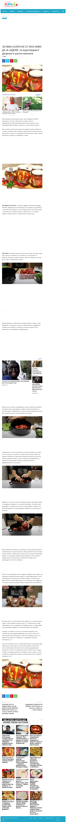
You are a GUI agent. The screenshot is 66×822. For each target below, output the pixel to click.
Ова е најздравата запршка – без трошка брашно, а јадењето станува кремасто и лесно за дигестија (22, 739)
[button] (63, 11)
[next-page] (41, 720)
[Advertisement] (22, 32)
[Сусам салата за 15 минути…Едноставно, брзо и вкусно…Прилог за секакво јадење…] (22, 773)
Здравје (20, 11)
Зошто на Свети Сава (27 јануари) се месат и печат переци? (8, 760)
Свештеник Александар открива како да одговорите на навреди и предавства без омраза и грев (7, 740)
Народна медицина (33, 11)
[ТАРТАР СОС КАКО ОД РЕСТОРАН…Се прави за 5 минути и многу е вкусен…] (22, 795)
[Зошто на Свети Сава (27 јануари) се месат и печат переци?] (8, 751)
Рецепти (45, 11)
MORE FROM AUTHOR (15, 722)
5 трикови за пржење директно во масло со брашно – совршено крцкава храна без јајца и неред (22, 762)
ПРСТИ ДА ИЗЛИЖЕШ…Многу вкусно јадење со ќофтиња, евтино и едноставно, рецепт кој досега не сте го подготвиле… (36, 808)
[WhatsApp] (15, 61)
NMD (4, 56)
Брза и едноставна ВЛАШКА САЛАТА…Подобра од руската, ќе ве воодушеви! (34, 784)
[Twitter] (7, 61)
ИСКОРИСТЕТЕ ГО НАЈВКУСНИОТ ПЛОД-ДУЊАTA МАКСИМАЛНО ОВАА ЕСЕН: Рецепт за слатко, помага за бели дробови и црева (10, 709)
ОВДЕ (10, 656)
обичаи (4, 755)
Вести (5, 11)
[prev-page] (39, 720)
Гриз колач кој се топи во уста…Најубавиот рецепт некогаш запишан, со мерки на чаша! (8, 783)
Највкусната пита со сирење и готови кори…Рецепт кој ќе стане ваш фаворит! (8, 805)
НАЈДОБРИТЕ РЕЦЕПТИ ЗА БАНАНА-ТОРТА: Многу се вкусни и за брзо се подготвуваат (33, 707)
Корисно (18, 733)
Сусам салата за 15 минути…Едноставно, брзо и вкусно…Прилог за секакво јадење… (22, 783)
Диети (12, 11)
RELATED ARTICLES (14, 720)
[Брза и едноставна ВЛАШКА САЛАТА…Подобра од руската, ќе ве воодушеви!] (36, 773)
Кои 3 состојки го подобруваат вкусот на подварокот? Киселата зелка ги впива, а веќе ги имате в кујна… (36, 740)
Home (3, 15)
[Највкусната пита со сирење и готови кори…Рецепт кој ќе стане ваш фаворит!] (8, 795)
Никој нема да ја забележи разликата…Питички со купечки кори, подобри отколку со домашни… (36, 762)
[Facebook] (4, 61)
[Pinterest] (11, 61)
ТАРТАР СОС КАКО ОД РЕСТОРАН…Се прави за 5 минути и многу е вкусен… (22, 805)
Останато (55, 11)
